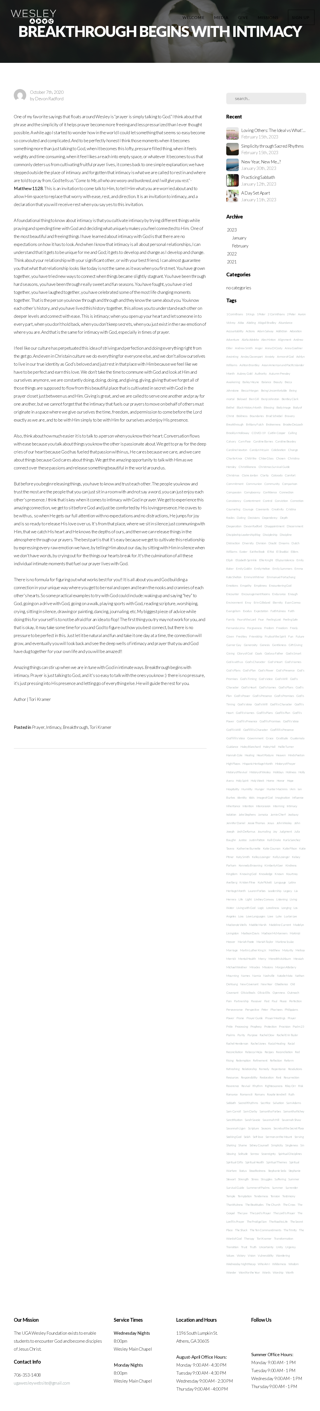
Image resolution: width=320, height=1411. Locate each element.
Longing (286, 908)
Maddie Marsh (257, 925)
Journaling (264, 831)
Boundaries (257, 416)
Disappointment (274, 526)
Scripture (253, 1128)
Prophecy (256, 1026)
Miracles (255, 967)
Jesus (270, 823)
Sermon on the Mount (279, 1137)
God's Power (266, 670)
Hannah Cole (234, 755)
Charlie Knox (234, 458)
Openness (278, 992)
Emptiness (260, 585)
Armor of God (285, 356)
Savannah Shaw (291, 1120)
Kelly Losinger (281, 857)
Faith (291, 611)
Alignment (284, 339)
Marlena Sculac (285, 942)
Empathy (246, 585)
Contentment (252, 501)
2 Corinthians (276, 314)
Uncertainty (266, 1247)
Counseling (233, 509)
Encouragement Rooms (256, 594)
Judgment (286, 831)
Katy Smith (243, 857)
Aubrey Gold (244, 373)
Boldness (241, 416)
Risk (300, 1086)
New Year (266, 984)
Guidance (232, 747)
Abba (241, 323)
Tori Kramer (101, 727)
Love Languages (255, 916)
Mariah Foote (246, 942)
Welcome (194, 17)
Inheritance (233, 806)
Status (242, 1171)
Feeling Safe (290, 619)
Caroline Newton (236, 450)
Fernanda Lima (235, 628)
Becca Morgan (249, 390)
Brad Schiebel (274, 416)
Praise (240, 1018)
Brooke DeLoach (293, 424)
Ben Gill (254, 399)
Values (230, 1255)
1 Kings (250, 314)
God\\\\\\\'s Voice (235, 738)
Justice (242, 840)
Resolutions (295, 1069)
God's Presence (285, 670)
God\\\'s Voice (291, 721)
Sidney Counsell (259, 1145)
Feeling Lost (273, 619)
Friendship (255, 636)
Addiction (281, 331)
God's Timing (248, 679)
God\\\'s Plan (282, 713)
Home (270, 780)
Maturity (287, 950)
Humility (247, 789)
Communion (254, 484)
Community (272, 484)
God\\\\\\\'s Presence (282, 730)
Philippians (291, 1009)
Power (230, 1018)
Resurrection (291, 1077)
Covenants (262, 509)
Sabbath (231, 1103)
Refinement (260, 1060)
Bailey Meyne (250, 382)
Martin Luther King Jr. (253, 950)
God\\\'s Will (233, 730)
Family (230, 619)
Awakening (233, 382)
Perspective (252, 1009)
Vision (251, 1255)
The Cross (289, 1204)
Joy (275, 831)
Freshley (241, 636)
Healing (249, 755)
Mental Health (247, 959)
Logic (261, 908)
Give (243, 17)
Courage (248, 509)
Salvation (278, 1103)
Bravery (290, 416)
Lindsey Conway (264, 899)
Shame (242, 1145)
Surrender (292, 1188)
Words (266, 1272)
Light (249, 899)
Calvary (231, 441)
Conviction (281, 501)
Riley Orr (290, 1086)
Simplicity (277, 1145)
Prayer (38, 727)
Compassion (234, 492)
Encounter (232, 594)
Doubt (272, 543)
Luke (279, 916)
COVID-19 (258, 433)
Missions (269, 17)
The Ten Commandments (265, 1230)
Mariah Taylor (264, 942)
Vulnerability (266, 1255)
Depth (284, 518)
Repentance (279, 1069)
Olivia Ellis (264, 992)
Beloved (242, 399)
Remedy (264, 1069)
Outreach (293, 992)
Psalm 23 (298, 1026)
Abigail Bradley (267, 323)
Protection (270, 1026)
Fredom (269, 628)
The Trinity (290, 1230)
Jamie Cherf (278, 814)
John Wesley (284, 823)
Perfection (295, 1001)
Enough (293, 594)
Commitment (235, 484)
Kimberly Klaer (273, 865)
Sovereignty (268, 1154)
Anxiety (269, 356)
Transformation (283, 1238)
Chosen (281, 458)
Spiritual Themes (276, 1162)
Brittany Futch (255, 424)
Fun (290, 636)
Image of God (265, 797)
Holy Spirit (242, 780)
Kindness (291, 865)
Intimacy (53, 727)
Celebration (278, 450)
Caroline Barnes (263, 441)
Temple (230, 1196)
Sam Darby (250, 1111)
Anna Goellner (294, 348)
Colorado (276, 475)
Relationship (249, 1069)
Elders (294, 551)
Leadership (274, 891)
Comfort (290, 475)
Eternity (277, 602)
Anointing (232, 356)
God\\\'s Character (281, 704)
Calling (292, 433)
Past (267, 1001)
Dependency (270, 518)
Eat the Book (257, 551)
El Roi (270, 551)
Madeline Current (280, 925)
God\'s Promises (284, 696)
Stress (254, 1179)
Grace (269, 738)
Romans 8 (246, 1094)
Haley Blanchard (250, 747)
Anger (258, 348)
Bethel (230, 407)
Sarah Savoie (252, 1120)
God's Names (293, 662)
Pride (229, 1026)
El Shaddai (282, 551)
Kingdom (232, 874)
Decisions (254, 518)
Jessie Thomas (256, 823)
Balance (266, 382)
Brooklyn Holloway (237, 433)
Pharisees (276, 1009)
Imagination (282, 797)
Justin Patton (257, 840)
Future (300, 636)
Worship (278, 1272)
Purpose (253, 1035)
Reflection (276, 1060)
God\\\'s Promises (270, 721)
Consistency (233, 501)
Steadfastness (257, 1171)
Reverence (232, 1086)
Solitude (243, 1154)
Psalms (230, 1035)
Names (245, 975)
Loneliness (272, 908)
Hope (290, 780)
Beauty (278, 382)
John (297, 823)
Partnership (241, 1001)
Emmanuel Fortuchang (281, 577)
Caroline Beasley (285, 441)
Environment (234, 602)
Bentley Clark (290, 399)
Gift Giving (295, 645)
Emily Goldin (244, 568)
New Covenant (249, 984)
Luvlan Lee (290, 916)
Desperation (233, 526)
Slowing (231, 1154)
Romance (232, 1094)
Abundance (285, 323)
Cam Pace (244, 441)
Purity (241, 1035)
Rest (278, 1077)
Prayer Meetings (275, 1018)
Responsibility (249, 1077)
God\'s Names (267, 687)
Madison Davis (250, 933)
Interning (278, 806)
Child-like (250, 458)
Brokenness (273, 424)
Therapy (249, 1238)
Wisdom (293, 1264)
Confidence (270, 492)
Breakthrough (75, 727)
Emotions (232, 585)
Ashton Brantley (249, 365)
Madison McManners (275, 933)
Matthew (274, 950)
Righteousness (273, 1086)
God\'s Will (261, 704)
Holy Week (257, 780)
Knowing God (248, 874)
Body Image (283, 407)
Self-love (258, 1137)
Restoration (267, 1077)
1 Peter (261, 314)
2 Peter (291, 314)
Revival (246, 1086)
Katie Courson (271, 848)
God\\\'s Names (245, 713)
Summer (277, 1188)
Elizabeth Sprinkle (246, 560)
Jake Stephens (247, 814)
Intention (248, 806)
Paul (274, 1001)
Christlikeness (247, 467)
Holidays (278, 772)
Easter (243, 551)
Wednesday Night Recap (240, 1264)
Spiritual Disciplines (290, 1154)
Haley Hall (269, 747)
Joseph (230, 831)
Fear (261, 619)
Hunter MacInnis (277, 789)
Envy (248, 602)
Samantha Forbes (270, 1111)
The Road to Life (278, 1221)
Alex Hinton (268, 339)
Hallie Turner (286, 747)
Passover (256, 1001)
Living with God (245, 908)
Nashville (268, 975)
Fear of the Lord (246, 619)
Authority (260, 373)
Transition (232, 1247)
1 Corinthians (234, 314)
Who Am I (264, 1264)
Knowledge (265, 874)
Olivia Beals (248, 992)
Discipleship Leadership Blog (243, 535)
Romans (260, 1094)
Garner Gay (233, 645)
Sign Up (301, 17)
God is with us (234, 662)
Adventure (232, 339)
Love (270, 916)
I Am (293, 789)
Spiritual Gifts (234, 1162)
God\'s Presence (262, 696)
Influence (298, 797)
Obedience (281, 984)
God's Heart (275, 662)
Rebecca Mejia (253, 1052)
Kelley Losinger (261, 857)
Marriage (232, 950)
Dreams (284, 543)
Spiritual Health (254, 1162)
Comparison (289, 484)
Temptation (245, 1196)
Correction (297, 501)
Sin (302, 1145)
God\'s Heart (248, 687)
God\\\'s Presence (246, 721)
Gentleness (279, 645)
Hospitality (232, 789)
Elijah (229, 560)
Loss (241, 916)
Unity (279, 1247)
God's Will (281, 679)
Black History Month (249, 407)
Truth (253, 1247)
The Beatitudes (254, 1204)
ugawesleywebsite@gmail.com (42, 1383)
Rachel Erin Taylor (287, 1035)
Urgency (290, 1247)
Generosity (251, 645)
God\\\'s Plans (264, 713)
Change (293, 450)
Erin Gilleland (262, 602)
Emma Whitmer (254, 577)
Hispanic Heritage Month (257, 763)
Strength (243, 1179)
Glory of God (244, 653)
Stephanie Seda (277, 1171)
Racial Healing (276, 1043)
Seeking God (233, 1137)
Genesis (265, 645)
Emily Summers (282, 568)
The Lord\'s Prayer (284, 1213)
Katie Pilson (290, 848)
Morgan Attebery (285, 967)
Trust (244, 1247)
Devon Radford (253, 526)
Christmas (232, 475)
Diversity (248, 543)
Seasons (266, 1128)
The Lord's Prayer (260, 1213)
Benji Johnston (270, 399)
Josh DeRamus (246, 831)
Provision (284, 1026)
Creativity (278, 509)
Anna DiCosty (273, 348)
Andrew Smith (243, 348)
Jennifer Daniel (235, 823)
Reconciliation (284, 1052)
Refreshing (233, 1069)
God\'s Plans (285, 687)
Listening (281, 899)
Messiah (299, 959)
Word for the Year (249, 1272)
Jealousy (293, 814)
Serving (299, 1137)
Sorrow (254, 1154)
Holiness (291, 772)
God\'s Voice (245, 704)
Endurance (279, 594)
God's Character (255, 662)
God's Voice (265, 679)
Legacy (288, 891)
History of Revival (236, 772)
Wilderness (279, 1264)
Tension (275, 1196)
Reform (289, 1060)
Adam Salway (265, 331)
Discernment (295, 526)
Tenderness (261, 1196)
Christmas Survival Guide (274, 467)
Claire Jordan (250, 475)
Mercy (262, 959)
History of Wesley (260, 772)
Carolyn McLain (259, 450)
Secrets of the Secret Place (289, 1128)
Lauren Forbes (257, 891)
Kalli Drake (274, 840)
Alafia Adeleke (250, 339)
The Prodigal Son (257, 1221)
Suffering (280, 1179)
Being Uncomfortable (274, 390)
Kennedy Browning (250, 865)
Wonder (231, 1272)
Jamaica (263, 814)
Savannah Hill (270, 1120)
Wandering (283, 1255)
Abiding (251, 323)
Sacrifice (265, 1103)
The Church (273, 1204)
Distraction (233, 543)
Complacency (252, 492)
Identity (242, 797)
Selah (247, 1137)
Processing (241, 1026)
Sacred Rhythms (248, 1103)
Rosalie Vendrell (276, 1094)
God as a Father (273, 653)
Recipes (269, 1052)
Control (267, 501)
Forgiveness (254, 628)
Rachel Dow (267, 1035)
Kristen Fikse (247, 882)
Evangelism (233, 611)
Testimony (288, 1196)
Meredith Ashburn (279, 959)
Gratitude (282, 738)
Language (280, 882)
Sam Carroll (233, 1111)
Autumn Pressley (279, 373)
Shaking (231, 1145)
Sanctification (234, 1120)
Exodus (247, 611)
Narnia (256, 975)
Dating (241, 518)
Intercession (263, 806)
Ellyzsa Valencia (285, 560)
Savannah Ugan (236, 1128)
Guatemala (297, 738)
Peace (283, 1001)
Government (255, 738)
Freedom (282, 628)
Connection (286, 492)
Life (240, 899)
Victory (241, 1255)
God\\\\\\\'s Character (255, 730)
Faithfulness (278, 611)
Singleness (291, 1145)
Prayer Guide (254, 1018)
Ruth (291, 1094)
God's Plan (249, 670)
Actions (250, 331)
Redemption (243, 1060)
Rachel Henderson (237, 1043)
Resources (232, 1077)
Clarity (264, 475)
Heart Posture (265, 755)
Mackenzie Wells (236, 925)
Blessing (269, 407)
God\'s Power (242, 696)
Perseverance (234, 1009)
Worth (290, 1272)
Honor (280, 780)
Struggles (266, 1179)
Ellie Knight (266, 560)
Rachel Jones (258, 1043)
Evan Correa (292, 602)
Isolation (231, 814)
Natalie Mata (284, 975)
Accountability (235, 331)
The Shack (241, 1230)
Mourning (232, 975)
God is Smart (293, 653)
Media (222, 17)
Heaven (281, 755)
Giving (230, 653)
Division (261, 543)
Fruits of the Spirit (275, 636)
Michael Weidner (236, 967)
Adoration (296, 331)
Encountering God (280, 585)
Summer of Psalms (258, 1188)
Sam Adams (293, 1103)
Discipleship (270, 535)
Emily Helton (262, 568)
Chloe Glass (266, 458)
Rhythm (257, 1086)
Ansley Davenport (252, 356)
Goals (258, 653)
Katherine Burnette (248, 848)
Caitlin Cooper (277, 433)
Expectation (261, 611)
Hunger (259, 789)
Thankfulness (234, 1204)
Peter (265, 1009)
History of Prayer (285, 763)
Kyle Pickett (265, 882)
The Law (242, 1213)
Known (279, 874)
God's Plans (233, 670)
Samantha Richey (293, 1111)
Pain (229, 1001)
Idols (251, 797)
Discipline (286, 535)
